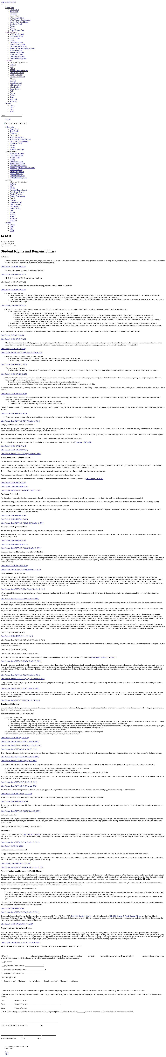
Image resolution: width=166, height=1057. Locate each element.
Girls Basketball (15, 85)
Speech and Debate (17, 73)
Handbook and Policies (18, 46)
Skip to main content (8, 2)
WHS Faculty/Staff (17, 18)
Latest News (14, 10)
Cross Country (15, 89)
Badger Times (15, 38)
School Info (9, 8)
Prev (7, 1052)
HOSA (12, 69)
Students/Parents (11, 32)
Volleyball (13, 99)
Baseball (13, 81)
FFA (11, 67)
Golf (11, 91)
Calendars (13, 14)
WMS (12, 111)
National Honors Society (19, 71)
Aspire (12, 26)
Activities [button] (8, 180)
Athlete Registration (17, 52)
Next (7, 1054)
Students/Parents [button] (11, 151)
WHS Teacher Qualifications (20, 20)
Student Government (17, 77)
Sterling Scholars (16, 75)
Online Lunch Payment (18, 58)
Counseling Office (16, 36)
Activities (8, 61)
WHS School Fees (16, 54)
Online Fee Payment (17, 56)
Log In (7, 119)
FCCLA (13, 65)
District (8, 103)
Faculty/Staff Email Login (19, 22)
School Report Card (17, 30)
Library (12, 40)
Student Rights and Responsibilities (22, 48)
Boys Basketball (16, 83)
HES (11, 109)
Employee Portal (16, 24)
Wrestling (13, 101)
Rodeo (12, 93)
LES (11, 107)
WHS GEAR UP (16, 50)
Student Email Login (17, 44)
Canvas (12, 28)
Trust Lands (14, 12)
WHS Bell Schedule (17, 34)
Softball (12, 95)
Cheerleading (14, 87)
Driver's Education (16, 42)
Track (12, 97)
